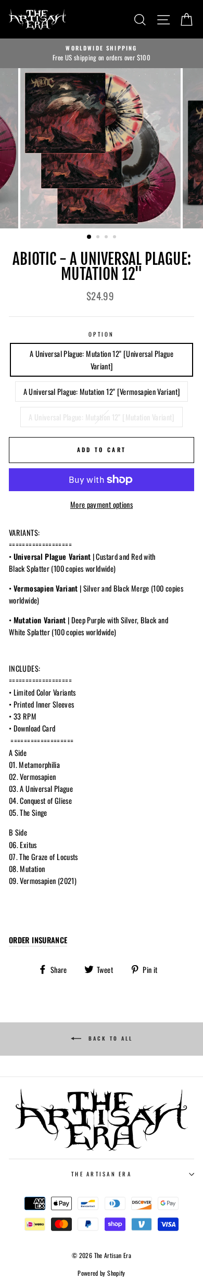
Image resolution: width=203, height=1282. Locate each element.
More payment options (101, 504)
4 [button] (115, 237)
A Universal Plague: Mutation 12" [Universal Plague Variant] (101, 359)
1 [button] (89, 237)
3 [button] (107, 237)
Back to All (109, 1038)
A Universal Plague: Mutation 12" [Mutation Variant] (101, 417)
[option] (101, 53)
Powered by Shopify (101, 1272)
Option (101, 334)
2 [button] (99, 237)
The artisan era (101, 1174)
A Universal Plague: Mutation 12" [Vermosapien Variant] (101, 391)
